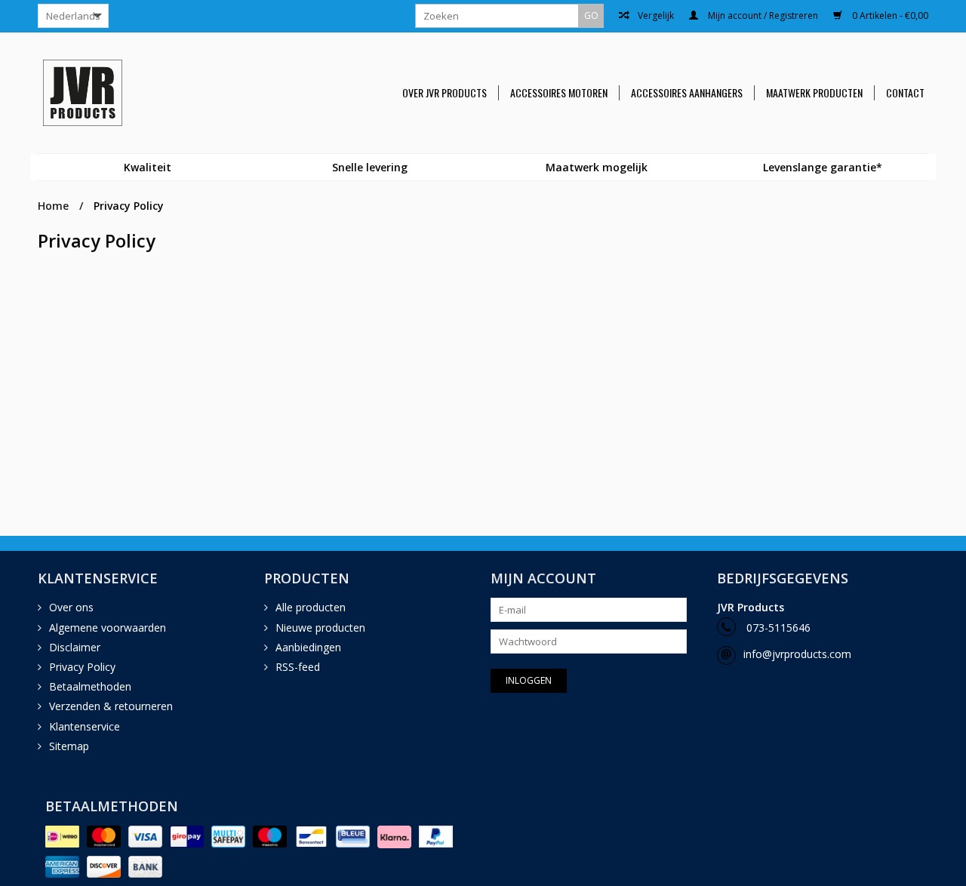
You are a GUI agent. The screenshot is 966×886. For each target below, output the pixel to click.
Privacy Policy (129, 205)
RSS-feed (297, 667)
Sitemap (69, 746)
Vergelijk (654, 16)
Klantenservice (84, 726)
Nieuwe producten (320, 627)
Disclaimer (74, 647)
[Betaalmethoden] (62, 837)
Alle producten (310, 607)
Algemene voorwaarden (107, 627)
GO (591, 15)
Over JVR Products (444, 92)
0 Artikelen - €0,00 (889, 16)
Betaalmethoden (90, 686)
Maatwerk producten (814, 92)
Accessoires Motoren (559, 92)
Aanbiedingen (308, 647)
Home (53, 205)
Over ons (71, 607)
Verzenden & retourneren (111, 706)
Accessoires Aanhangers (687, 92)
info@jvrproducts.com (797, 654)
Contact (905, 92)
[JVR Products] (101, 93)
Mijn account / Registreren (762, 16)
